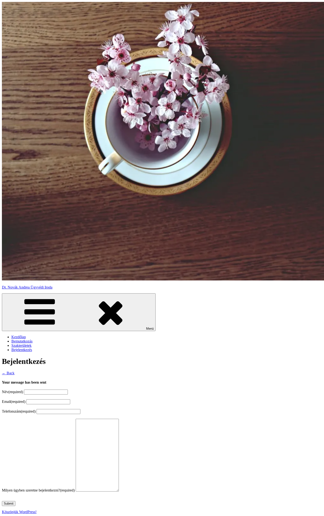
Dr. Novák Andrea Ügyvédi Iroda (27, 287)
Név (12, 392)
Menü (150, 328)
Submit (9, 503)
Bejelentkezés (21, 350)
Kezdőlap (18, 337)
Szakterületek (21, 345)
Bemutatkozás (21, 341)
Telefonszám (19, 411)
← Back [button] (8, 373)
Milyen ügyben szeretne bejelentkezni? (38, 490)
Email (13, 402)
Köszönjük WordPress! (19, 512)
